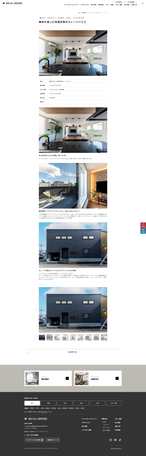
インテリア (106, 425)
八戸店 (37, 408)
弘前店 (42, 408)
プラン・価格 (110, 5)
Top (79, 12)
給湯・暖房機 (106, 430)
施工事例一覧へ (73, 352)
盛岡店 (48, 408)
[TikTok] (120, 440)
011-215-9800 (32, 435)
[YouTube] (115, 440)
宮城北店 (65, 408)
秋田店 (77, 408)
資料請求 (143, 232)
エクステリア (106, 427)
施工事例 (93, 5)
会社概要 (117, 430)
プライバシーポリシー (116, 448)
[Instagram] (110, 440)
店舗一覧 (134, 5)
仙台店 (59, 408)
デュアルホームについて (71, 5)
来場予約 (143, 226)
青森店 (32, 408)
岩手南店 (53, 408)
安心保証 (127, 5)
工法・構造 (119, 5)
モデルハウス (85, 5)
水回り (104, 422)
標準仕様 (101, 5)
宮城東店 (71, 408)
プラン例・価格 (86, 430)
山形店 (82, 408)
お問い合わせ (44, 412)
